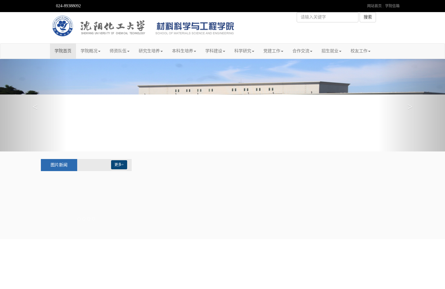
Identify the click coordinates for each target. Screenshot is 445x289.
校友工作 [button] (359, 51)
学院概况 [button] (89, 51)
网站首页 (374, 6)
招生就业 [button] (329, 51)
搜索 (368, 17)
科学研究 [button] (242, 51)
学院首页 (65, 50)
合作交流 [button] (300, 51)
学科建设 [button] (213, 51)
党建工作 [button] (271, 51)
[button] (33, 105)
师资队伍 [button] (118, 51)
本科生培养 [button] (182, 51)
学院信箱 (392, 6)
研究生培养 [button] (149, 51)
